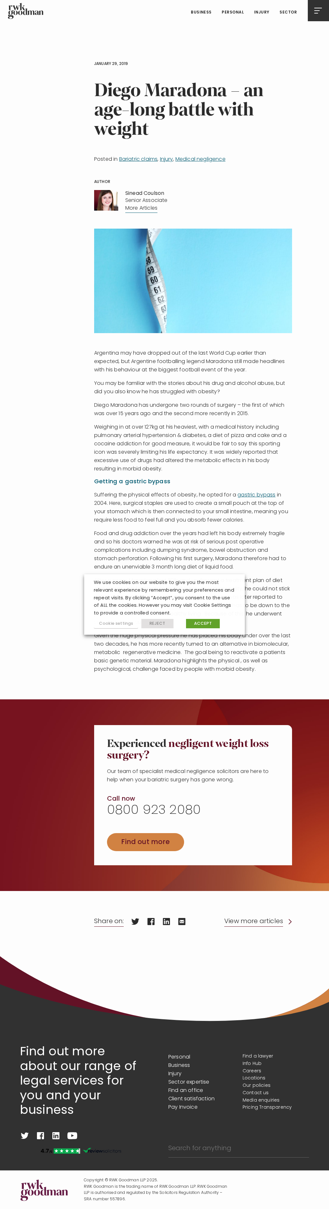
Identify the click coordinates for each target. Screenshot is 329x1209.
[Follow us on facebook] (40, 1135)
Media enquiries (261, 1100)
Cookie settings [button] (116, 624)
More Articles (141, 208)
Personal (233, 12)
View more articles (253, 921)
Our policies (257, 1085)
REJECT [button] (157, 624)
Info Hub (252, 1063)
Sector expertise (188, 1082)
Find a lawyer (258, 1056)
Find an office (185, 1090)
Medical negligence (200, 159)
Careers (252, 1071)
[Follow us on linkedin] (56, 1135)
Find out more (145, 842)
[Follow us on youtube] (72, 1135)
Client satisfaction (191, 1099)
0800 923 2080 (154, 810)
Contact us (256, 1093)
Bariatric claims (138, 159)
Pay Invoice (183, 1107)
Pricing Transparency (267, 1107)
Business (201, 12)
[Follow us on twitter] (25, 1135)
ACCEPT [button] (203, 624)
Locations (254, 1078)
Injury (262, 12)
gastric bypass (256, 495)
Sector (288, 12)
